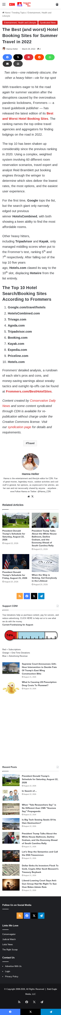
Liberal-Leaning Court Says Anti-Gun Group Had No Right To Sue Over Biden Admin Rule (39, 883)
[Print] (18, 64)
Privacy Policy (11, 976)
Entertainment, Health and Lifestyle (20, 22)
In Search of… (29, 791)
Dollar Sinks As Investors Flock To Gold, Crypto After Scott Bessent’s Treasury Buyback (40, 868)
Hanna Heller (12, 49)
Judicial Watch (9, 939)
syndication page (19, 427)
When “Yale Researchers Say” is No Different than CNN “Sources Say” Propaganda (39, 808)
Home (7, 13)
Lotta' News (7, 944)
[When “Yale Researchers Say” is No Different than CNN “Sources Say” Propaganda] (11, 809)
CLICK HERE (26, 618)
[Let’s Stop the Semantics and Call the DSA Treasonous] (11, 856)
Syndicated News (48, 22)
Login (7, 971)
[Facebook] (7, 57)
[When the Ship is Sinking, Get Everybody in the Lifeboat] (45, 563)
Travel (30, 443)
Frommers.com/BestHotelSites (29, 391)
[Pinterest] (28, 57)
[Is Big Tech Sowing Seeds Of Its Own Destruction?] (11, 824)
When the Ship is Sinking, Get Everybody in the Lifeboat (44, 578)
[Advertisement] (30, 730)
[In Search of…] (11, 795)
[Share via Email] (7, 64)
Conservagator (8, 934)
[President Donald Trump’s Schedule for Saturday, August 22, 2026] (15, 520)
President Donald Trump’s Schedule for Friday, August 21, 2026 (14, 575)
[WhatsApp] (50, 57)
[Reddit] (39, 57)
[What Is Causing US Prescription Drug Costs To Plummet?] (11, 688)
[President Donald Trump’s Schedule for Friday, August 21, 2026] (15, 561)
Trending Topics (19, 13)
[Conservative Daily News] (20, 4)
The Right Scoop (10, 949)
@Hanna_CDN (44, 491)
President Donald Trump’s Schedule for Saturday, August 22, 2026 (40, 779)
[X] (18, 57)
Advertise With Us (13, 966)
